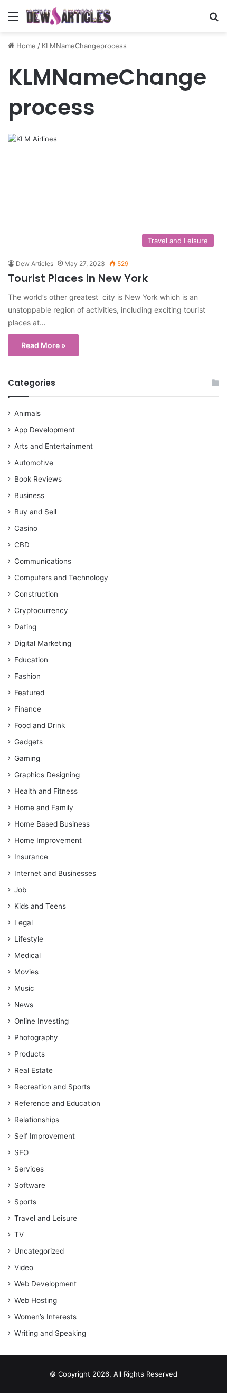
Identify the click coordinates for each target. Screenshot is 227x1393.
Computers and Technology (61, 577)
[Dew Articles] (68, 16)
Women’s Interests (45, 1316)
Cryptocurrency (41, 610)
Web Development (45, 1284)
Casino (25, 528)
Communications (42, 561)
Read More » (43, 345)
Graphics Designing (47, 774)
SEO (21, 1152)
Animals (27, 413)
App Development (44, 429)
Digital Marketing (42, 643)
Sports (25, 1201)
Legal (23, 922)
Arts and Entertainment (53, 446)
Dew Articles (34, 264)
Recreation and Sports (52, 1087)
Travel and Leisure (45, 1218)
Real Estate (33, 1070)
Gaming (27, 758)
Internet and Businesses (55, 873)
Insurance (31, 857)
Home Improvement (48, 840)
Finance (27, 709)
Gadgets (28, 742)
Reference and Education (57, 1103)
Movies (26, 972)
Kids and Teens (40, 906)
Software (29, 1185)
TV (19, 1234)
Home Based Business (52, 824)
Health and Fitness (46, 791)
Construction (36, 594)
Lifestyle (28, 939)
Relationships (36, 1119)
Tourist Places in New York (78, 278)
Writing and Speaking (50, 1333)
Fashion (27, 676)
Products (29, 1054)
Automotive (33, 462)
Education (31, 659)
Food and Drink (39, 725)
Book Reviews (38, 479)
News (23, 1004)
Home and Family (43, 807)
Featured (29, 692)
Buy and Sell (35, 512)
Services (29, 1169)
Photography (36, 1037)
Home (25, 45)
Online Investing (41, 1021)
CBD (22, 544)
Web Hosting (35, 1300)
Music (24, 988)
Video (23, 1267)
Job (20, 889)
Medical (27, 955)
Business (29, 495)
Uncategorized (39, 1251)
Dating (25, 627)
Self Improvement (44, 1136)
